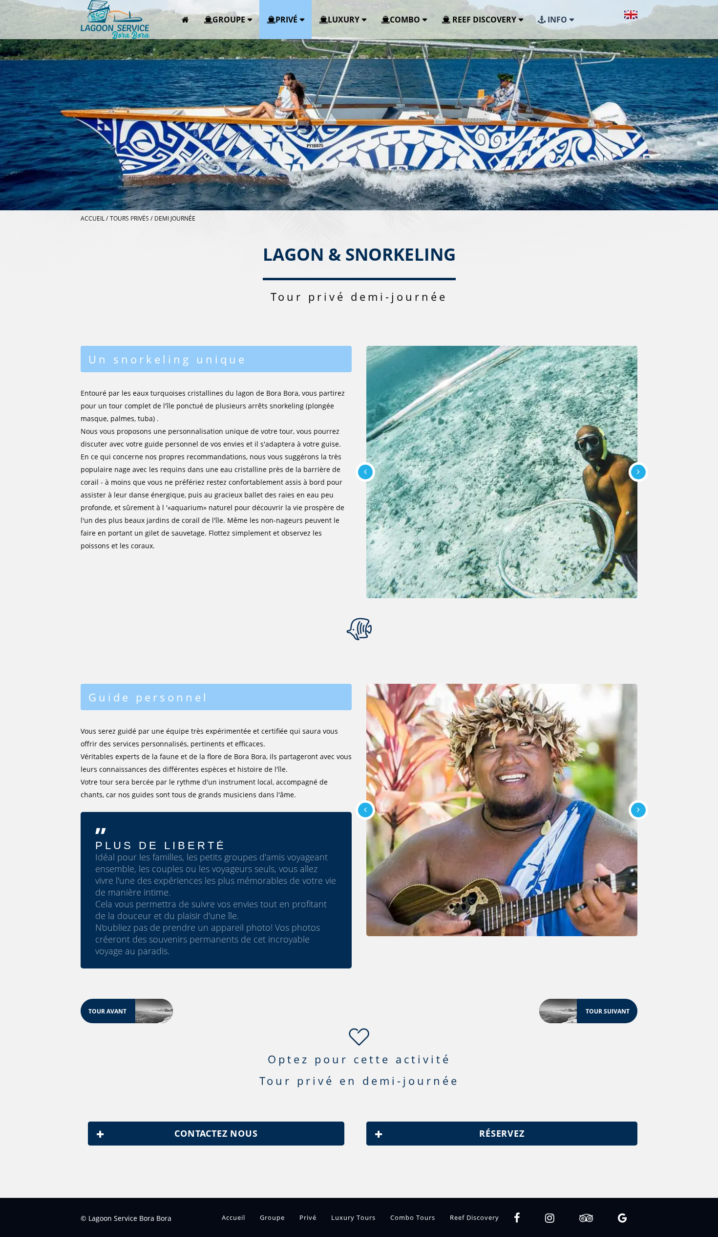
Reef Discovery (483, 19)
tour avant (130, 1012)
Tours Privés (129, 218)
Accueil (93, 218)
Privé (286, 19)
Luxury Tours (353, 1217)
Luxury (343, 19)
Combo (405, 19)
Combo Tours (412, 1217)
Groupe (228, 19)
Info (556, 19)
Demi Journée (174, 218)
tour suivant (584, 1012)
